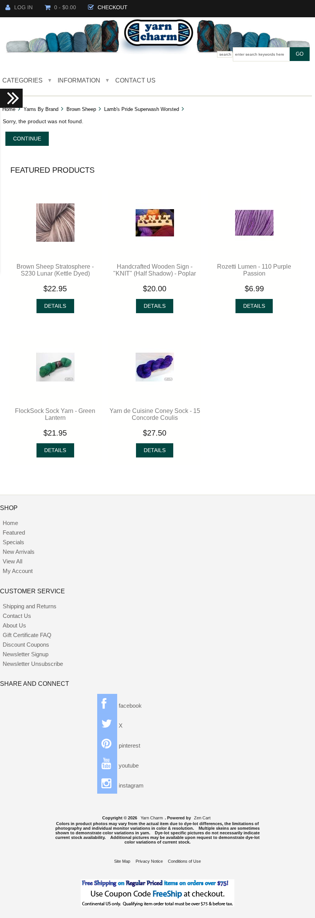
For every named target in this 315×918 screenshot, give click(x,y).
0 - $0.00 (65, 7)
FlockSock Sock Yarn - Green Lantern (55, 414)
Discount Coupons (26, 644)
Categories (22, 80)
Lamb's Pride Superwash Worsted (141, 109)
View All (12, 561)
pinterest (128, 745)
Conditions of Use (184, 861)
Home (8, 109)
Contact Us (135, 80)
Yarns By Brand (40, 109)
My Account (18, 571)
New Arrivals (19, 551)
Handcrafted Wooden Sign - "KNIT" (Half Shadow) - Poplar (154, 270)
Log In (23, 7)
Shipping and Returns (29, 606)
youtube (128, 765)
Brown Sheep (81, 109)
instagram (130, 785)
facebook (129, 705)
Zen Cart (202, 818)
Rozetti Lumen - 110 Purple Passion (254, 270)
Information (79, 80)
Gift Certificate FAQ (27, 635)
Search (225, 54)
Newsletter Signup (25, 654)
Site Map (122, 861)
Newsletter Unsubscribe (33, 663)
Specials (13, 542)
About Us (14, 625)
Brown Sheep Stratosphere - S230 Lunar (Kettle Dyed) (55, 270)
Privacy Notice (149, 861)
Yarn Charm (152, 818)
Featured (14, 532)
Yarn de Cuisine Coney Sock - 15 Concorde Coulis (154, 414)
